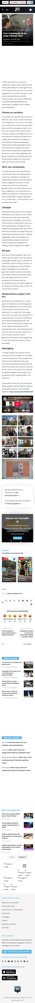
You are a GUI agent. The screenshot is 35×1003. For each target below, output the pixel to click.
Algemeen (7, 39)
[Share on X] (10, 600)
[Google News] (12, 961)
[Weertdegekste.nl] (17, 10)
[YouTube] (8, 961)
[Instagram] (15, 961)
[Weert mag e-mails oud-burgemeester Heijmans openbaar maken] (28, 693)
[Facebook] (2, 961)
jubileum (10, 593)
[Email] (27, 600)
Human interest (27, 838)
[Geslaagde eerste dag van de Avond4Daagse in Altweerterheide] (28, 673)
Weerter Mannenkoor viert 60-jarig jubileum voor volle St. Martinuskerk (12, 847)
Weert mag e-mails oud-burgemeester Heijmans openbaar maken (10, 693)
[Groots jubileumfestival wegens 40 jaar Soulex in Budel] (28, 825)
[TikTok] (27, 961)
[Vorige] (4, 569)
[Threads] (21, 961)
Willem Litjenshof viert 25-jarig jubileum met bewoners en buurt (12, 836)
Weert (18, 39)
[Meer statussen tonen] (32, 2)
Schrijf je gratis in (14, 503)
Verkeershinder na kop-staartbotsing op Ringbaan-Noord (11, 683)
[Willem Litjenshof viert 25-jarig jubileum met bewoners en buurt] (28, 836)
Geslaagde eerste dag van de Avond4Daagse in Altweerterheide (11, 673)
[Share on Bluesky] (23, 600)
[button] (3, 9)
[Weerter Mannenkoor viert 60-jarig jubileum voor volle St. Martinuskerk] (28, 847)
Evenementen (29, 849)
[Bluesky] (24, 961)
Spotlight (28, 818)
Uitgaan (27, 827)
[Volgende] (31, 569)
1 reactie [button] (28, 644)
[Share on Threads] (19, 600)
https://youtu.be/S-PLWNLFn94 (21, 392)
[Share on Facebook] (6, 600)
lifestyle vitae (18, 593)
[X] (5, 961)
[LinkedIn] (18, 961)
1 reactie (27, 41)
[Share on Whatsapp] (14, 600)
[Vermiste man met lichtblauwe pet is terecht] (28, 665)
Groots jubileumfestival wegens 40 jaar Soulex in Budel (10, 825)
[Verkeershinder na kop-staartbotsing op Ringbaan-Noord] (28, 683)
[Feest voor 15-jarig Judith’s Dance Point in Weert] (28, 815)
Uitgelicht (13, 39)
